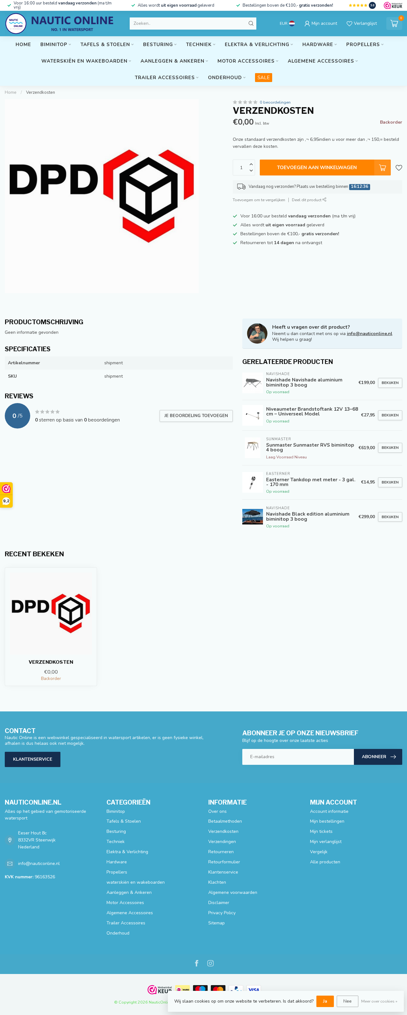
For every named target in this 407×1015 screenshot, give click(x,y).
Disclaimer (218, 903)
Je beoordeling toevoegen (196, 416)
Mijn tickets (321, 831)
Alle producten (325, 862)
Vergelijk (319, 852)
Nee (347, 1001)
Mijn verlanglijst (325, 842)
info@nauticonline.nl (369, 334)
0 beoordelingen (275, 102)
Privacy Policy (222, 913)
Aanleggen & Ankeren (172, 61)
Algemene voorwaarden (232, 892)
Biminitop (53, 44)
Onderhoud (225, 77)
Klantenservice (32, 759)
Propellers (363, 44)
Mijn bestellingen (327, 821)
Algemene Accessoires (321, 61)
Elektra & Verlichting (257, 44)
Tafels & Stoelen (105, 44)
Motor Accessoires (246, 61)
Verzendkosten (40, 92)
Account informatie (329, 811)
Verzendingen (222, 842)
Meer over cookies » (379, 1001)
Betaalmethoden (225, 821)
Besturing (158, 44)
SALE (264, 77)
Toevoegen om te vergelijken (259, 199)
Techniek (199, 44)
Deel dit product (307, 199)
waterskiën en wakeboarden (84, 61)
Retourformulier (224, 862)
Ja (325, 1001)
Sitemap (216, 923)
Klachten (217, 882)
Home (23, 44)
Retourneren (221, 852)
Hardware (317, 44)
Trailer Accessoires (165, 77)
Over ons (217, 811)
